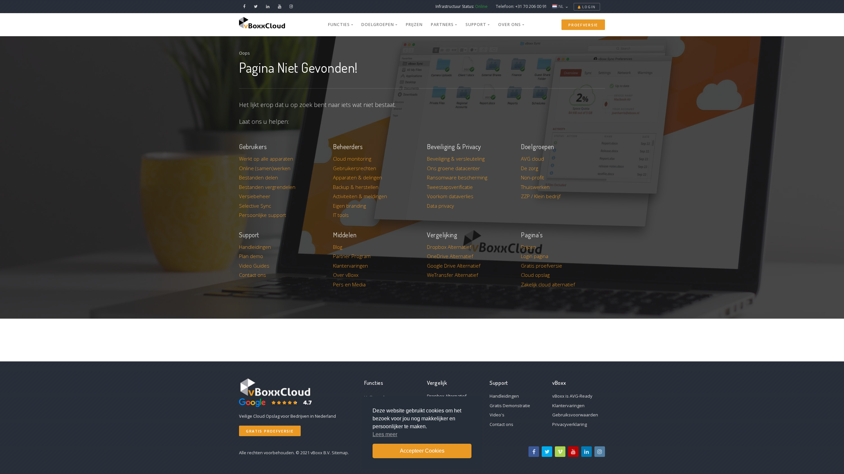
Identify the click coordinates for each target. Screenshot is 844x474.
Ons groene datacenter (453, 168)
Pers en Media (349, 284)
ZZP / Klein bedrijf (540, 196)
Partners (443, 24)
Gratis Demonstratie (510, 405)
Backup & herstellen (355, 187)
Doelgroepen (378, 24)
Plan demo (251, 256)
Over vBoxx (345, 275)
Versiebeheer (254, 196)
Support (477, 24)
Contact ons (252, 275)
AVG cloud (532, 158)
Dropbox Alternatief (449, 247)
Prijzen (414, 24)
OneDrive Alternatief (450, 256)
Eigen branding (349, 205)
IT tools (341, 215)
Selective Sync (255, 205)
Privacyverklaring (569, 424)
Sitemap (340, 453)
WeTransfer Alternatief (452, 275)
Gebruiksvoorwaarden (575, 415)
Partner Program (352, 256)
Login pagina (534, 256)
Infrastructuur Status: (462, 6)
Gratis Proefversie (270, 431)
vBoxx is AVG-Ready (572, 396)
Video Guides (254, 265)
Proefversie (583, 24)
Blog (337, 247)
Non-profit (532, 177)
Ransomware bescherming (457, 177)
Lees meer (385, 434)
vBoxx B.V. (321, 453)
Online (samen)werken (264, 168)
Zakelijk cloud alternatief (548, 284)
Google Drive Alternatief (453, 265)
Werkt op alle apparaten (266, 158)
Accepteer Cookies (422, 451)
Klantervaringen (350, 265)
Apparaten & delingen (357, 177)
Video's (497, 415)
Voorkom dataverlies (450, 196)
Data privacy (440, 205)
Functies (339, 24)
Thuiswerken (535, 187)
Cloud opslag (535, 275)
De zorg (529, 168)
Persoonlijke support (262, 215)
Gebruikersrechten (354, 168)
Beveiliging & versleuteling (456, 158)
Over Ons (510, 24)
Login (588, 7)
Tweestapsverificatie (450, 187)
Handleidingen (255, 247)
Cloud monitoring (352, 158)
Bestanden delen (258, 177)
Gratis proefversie (541, 265)
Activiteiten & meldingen (360, 196)
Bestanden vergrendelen (267, 187)
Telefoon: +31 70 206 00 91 (521, 6)
